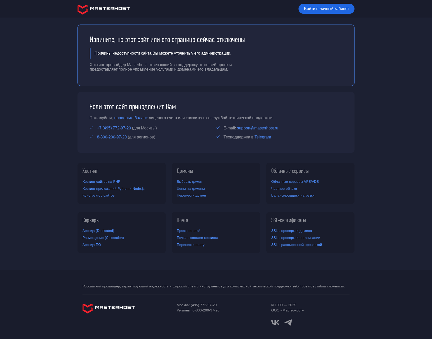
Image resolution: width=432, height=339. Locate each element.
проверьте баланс (131, 118)
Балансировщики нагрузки (292, 195)
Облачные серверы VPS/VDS (295, 182)
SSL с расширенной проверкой (296, 245)
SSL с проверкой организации (295, 238)
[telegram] (288, 322)
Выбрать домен (189, 182)
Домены (185, 170)
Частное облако (284, 189)
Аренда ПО (91, 245)
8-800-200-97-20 (112, 137)
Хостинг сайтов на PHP (101, 182)
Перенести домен (191, 195)
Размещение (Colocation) (103, 238)
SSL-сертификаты (288, 220)
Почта (182, 220)
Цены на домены (191, 189)
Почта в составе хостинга (197, 238)
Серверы (91, 220)
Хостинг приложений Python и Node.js (113, 189)
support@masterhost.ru (257, 128)
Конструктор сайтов (98, 195)
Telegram (262, 137)
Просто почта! (188, 231)
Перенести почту (190, 245)
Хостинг (90, 170)
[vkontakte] (275, 322)
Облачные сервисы (290, 170)
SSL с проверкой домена (291, 231)
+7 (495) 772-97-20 (114, 128)
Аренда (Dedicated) (98, 231)
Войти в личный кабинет (326, 9)
